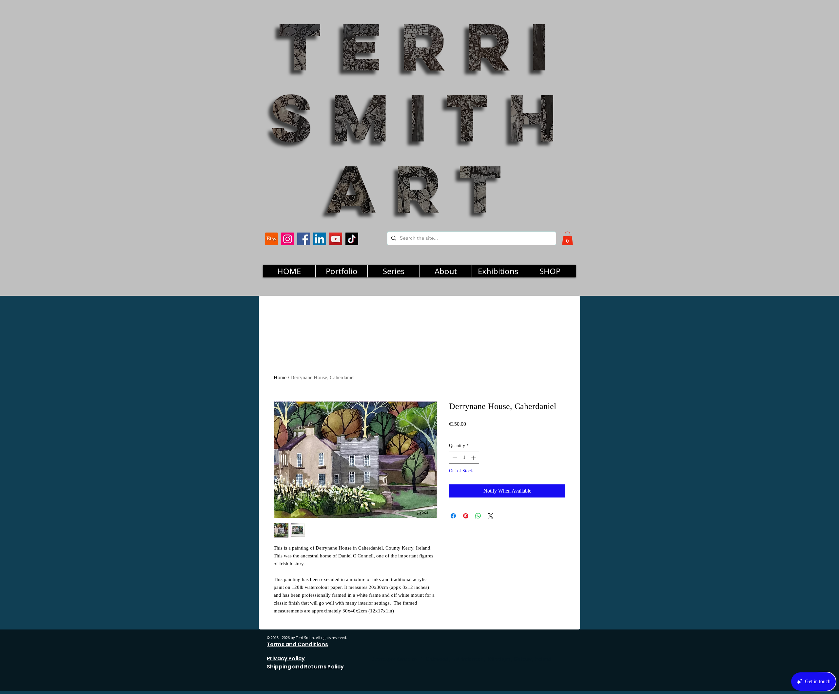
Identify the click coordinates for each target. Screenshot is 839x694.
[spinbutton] (464, 457)
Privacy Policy (286, 658)
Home (280, 377)
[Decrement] (454, 457)
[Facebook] (303, 239)
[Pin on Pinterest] (466, 516)
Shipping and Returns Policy (305, 666)
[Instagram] (287, 239)
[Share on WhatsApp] (478, 516)
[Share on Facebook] (453, 516)
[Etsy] (271, 239)
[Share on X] (491, 516)
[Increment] (474, 457)
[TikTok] (351, 239)
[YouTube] (335, 239)
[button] (567, 238)
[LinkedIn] (319, 239)
